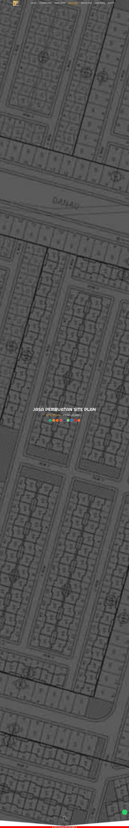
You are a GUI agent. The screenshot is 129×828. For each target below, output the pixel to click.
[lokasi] (50, 420)
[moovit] (78, 420)
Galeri (34, 3)
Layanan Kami (46, 3)
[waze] (53, 420)
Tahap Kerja (59, 3)
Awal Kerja (100, 3)
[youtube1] (75, 420)
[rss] (57, 420)
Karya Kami (73, 3)
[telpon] (60, 420)
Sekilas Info (86, 3)
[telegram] (71, 420)
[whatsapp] (68, 420)
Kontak (111, 3)
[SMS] (64, 420)
